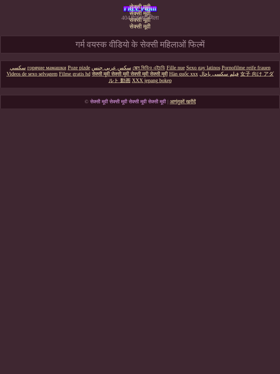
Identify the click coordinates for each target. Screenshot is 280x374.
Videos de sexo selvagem (32, 74)
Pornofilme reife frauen (246, 67)
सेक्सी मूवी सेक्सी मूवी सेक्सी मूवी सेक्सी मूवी (140, 9)
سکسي (18, 67)
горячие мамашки (46, 67)
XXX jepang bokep (152, 80)
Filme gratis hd (74, 74)
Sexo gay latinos (203, 67)
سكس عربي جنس (111, 67)
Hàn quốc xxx (183, 74)
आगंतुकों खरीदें (183, 101)
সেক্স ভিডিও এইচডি (149, 67)
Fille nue (176, 67)
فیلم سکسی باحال (219, 74)
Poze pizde (79, 67)
